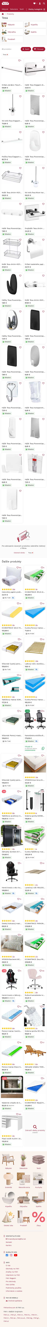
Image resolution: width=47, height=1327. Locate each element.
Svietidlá (8, 1187)
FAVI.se (13, 1318)
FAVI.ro (20, 1315)
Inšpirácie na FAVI (13, 1275)
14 (20, 711)
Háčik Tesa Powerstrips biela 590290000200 (20, 444)
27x (36, 885)
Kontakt (9, 1242)
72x (13, 956)
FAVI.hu (27, 1315)
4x (36, 849)
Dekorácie (14, 9)
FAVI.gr (36, 1318)
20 (20, 603)
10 (20, 791)
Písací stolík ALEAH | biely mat (14, 1139)
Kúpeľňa (8, 1206)
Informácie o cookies (14, 1291)
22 (43, 639)
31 (20, 827)
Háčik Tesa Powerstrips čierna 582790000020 (20, 372)
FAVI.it (6, 1318)
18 (20, 1042)
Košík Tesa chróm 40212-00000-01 (16, 264)
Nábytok (5, 9)
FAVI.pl (13, 1315)
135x (36, 661)
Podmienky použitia (13, 1288)
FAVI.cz (7, 1315)
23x (36, 1100)
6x (36, 813)
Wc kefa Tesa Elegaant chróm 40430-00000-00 (21, 121)
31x (36, 1028)
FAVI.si (6, 1321)
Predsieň (23, 1225)
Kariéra (8, 1245)
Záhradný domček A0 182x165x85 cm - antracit (20, 852)
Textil (22, 9)
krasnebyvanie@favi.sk (17, 1239)
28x (13, 849)
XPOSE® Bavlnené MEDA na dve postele (18, 959)
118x (36, 777)
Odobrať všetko (19, 553)
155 (20, 568)
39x (13, 625)
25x (36, 625)
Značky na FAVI (12, 1272)
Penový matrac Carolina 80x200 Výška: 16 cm (20, 1031)
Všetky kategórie (35, 9)
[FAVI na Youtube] (15, 1255)
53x (13, 921)
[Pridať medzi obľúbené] (43, 60)
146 (43, 971)
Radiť (27, 49)
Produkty (10, 14)
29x (36, 992)
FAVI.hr (34, 1315)
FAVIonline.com (10, 1307)
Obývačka (23, 1206)
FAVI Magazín (11, 1278)
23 (20, 675)
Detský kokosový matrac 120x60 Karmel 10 (19, 923)
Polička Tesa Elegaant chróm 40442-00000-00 (20, 157)
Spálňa (38, 1206)
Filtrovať (40, 49)
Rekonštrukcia (24, 1187)
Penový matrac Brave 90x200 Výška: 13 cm (19, 1067)
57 (43, 1042)
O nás (8, 1265)
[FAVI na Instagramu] (11, 1255)
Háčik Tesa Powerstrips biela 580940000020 (20, 228)
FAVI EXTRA (10, 1285)
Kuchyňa (38, 1187)
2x (36, 697)
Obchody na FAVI (12, 1269)
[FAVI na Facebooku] (7, 1255)
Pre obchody (11, 1281)
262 (20, 1114)
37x (36, 956)
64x (13, 1028)
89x (13, 813)
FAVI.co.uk (21, 1318)
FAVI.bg (29, 1318)
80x (13, 1064)
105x (13, 589)
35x (36, 921)
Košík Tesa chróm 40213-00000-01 (16, 193)
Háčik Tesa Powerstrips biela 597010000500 (19, 515)
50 (43, 603)
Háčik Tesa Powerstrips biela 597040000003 (19, 479)
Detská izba (8, 1225)
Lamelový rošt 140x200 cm (36, 888)
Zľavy (39, 1225)
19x (36, 589)
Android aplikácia (15, 1301)
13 (20, 1007)
